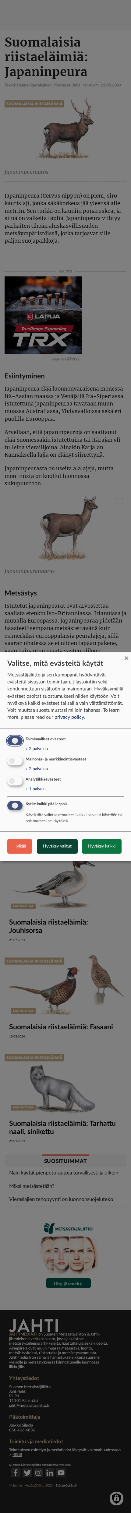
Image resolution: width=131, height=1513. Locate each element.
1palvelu (36, 789)
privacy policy (69, 717)
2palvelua (37, 749)
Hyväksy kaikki (101, 846)
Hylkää (19, 846)
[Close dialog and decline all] (126, 656)
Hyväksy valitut (57, 846)
